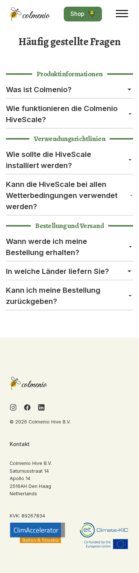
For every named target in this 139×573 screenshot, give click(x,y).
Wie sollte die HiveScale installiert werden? (48, 160)
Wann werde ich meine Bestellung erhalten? (46, 247)
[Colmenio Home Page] (30, 14)
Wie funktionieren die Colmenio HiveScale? (62, 114)
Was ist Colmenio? (39, 89)
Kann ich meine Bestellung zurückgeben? (53, 296)
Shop (77, 13)
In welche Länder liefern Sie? (57, 271)
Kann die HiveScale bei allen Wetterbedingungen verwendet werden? (62, 195)
